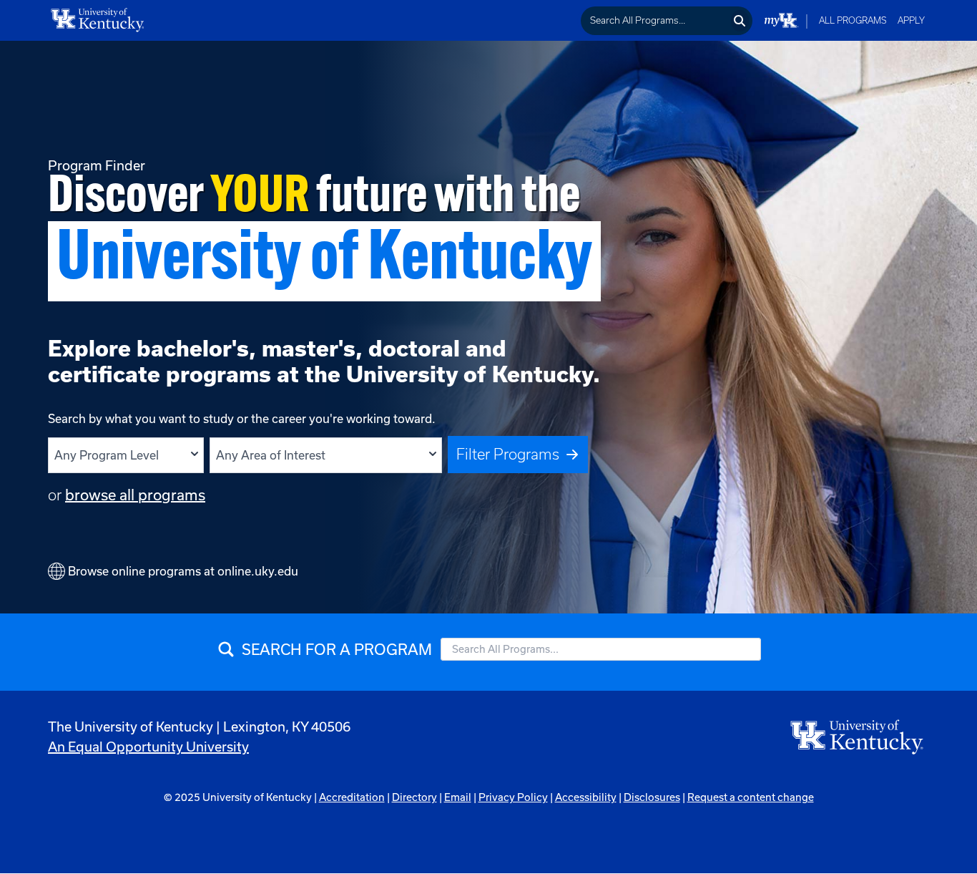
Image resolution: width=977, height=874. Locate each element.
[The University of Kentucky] (857, 736)
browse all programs (135, 494)
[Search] (740, 20)
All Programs (853, 20)
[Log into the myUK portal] (782, 20)
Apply (911, 20)
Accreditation (352, 797)
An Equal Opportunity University (148, 746)
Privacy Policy (513, 797)
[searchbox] (654, 20)
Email (457, 797)
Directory (414, 797)
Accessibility (586, 797)
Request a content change (750, 797)
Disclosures (652, 797)
